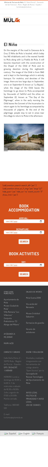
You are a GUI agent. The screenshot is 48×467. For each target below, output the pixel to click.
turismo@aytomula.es (24, 7)
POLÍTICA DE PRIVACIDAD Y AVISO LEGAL (35, 398)
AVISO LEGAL (32, 392)
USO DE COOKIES (33, 405)
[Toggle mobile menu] (43, 18)
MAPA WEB (8, 343)
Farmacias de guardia (35, 323)
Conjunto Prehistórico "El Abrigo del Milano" (11, 321)
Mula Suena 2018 (33, 298)
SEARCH (24, 241)
